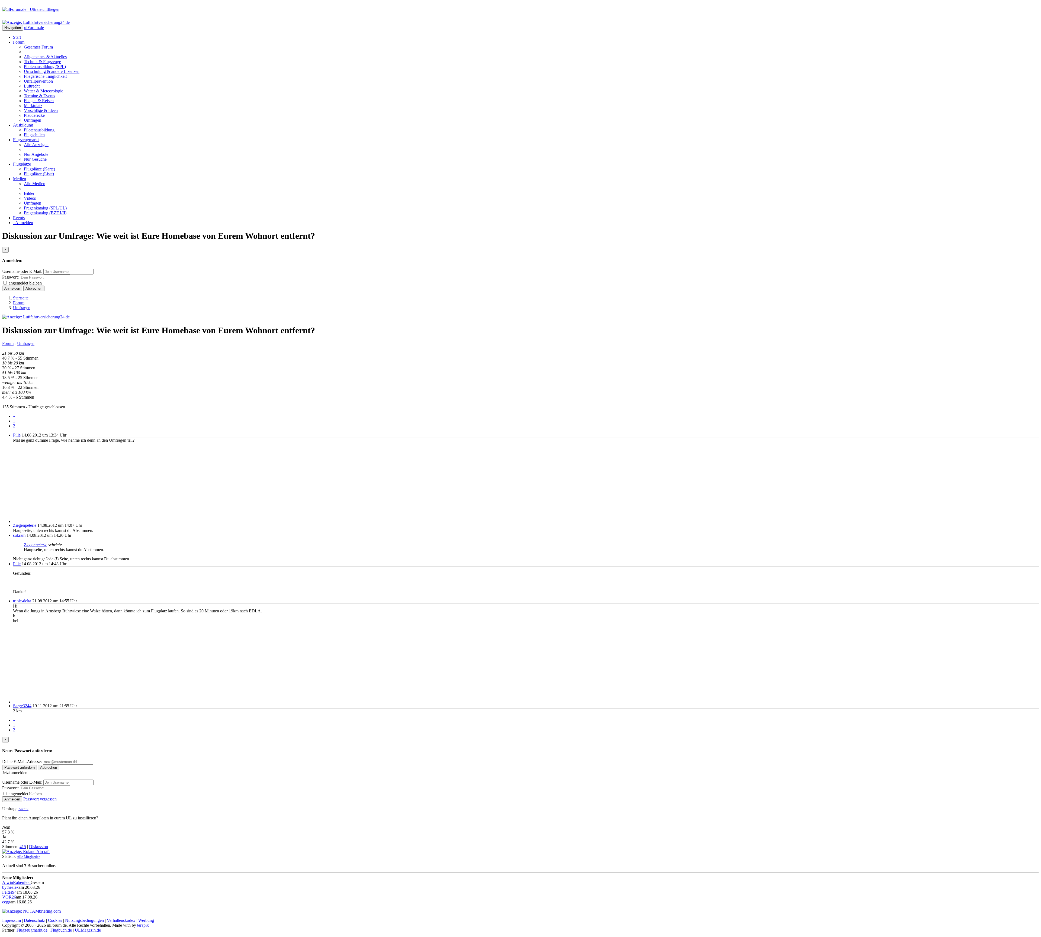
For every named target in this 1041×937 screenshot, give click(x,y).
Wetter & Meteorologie (43, 91)
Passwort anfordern (19, 767)
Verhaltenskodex (121, 920)
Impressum (11, 920)
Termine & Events (39, 95)
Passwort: (10, 277)
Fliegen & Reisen (39, 100)
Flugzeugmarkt (26, 139)
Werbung (146, 920)
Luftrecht (32, 86)
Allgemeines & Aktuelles (45, 56)
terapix (143, 925)
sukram (19, 535)
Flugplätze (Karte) (39, 169)
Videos (30, 198)
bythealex (10, 887)
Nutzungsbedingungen (84, 920)
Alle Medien (34, 183)
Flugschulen (34, 135)
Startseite (20, 298)
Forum (18, 42)
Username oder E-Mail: (22, 271)
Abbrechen (33, 288)
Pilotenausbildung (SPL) (45, 66)
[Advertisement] (175, 483)
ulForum (34, 27)
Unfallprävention (38, 81)
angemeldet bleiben (25, 283)
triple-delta (22, 601)
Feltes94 (9, 892)
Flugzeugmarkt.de (32, 930)
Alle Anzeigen (36, 144)
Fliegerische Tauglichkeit (45, 76)
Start (17, 37)
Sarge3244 (22, 705)
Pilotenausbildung (39, 130)
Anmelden (23, 222)
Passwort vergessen (40, 799)
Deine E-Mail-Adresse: (22, 761)
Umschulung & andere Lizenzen (51, 71)
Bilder (29, 193)
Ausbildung (23, 125)
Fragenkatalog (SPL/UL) (45, 208)
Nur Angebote (36, 154)
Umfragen (32, 120)
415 (23, 846)
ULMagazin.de (88, 930)
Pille (17, 435)
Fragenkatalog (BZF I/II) (45, 213)
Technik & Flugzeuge (42, 61)
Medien (19, 178)
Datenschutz (34, 920)
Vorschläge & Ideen (41, 110)
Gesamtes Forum (38, 47)
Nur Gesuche (35, 159)
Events (19, 217)
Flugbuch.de (61, 930)
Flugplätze (22, 164)
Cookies (55, 920)
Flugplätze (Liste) (39, 174)
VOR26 (9, 897)
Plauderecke (34, 115)
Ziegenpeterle (24, 525)
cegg (6, 902)
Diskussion (38, 846)
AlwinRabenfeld (16, 882)
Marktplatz (33, 105)
